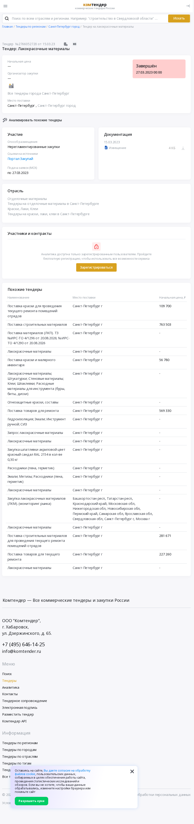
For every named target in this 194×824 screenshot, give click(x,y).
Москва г (143, 519)
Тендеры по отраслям (20, 756)
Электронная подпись (19, 707)
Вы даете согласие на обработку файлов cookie (52, 772)
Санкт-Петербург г (88, 306)
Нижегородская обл (89, 508)
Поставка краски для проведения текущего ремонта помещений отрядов (35, 311)
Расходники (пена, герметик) (31, 468)
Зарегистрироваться (96, 267)
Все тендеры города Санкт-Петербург (38, 93)
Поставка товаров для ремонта (33, 410)
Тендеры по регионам (20, 743)
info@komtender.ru (21, 651)
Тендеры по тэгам (16, 763)
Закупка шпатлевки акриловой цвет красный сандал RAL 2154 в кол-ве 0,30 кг (36, 454)
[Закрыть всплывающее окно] (132, 771)
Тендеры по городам (19, 749)
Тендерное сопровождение (24, 700)
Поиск (7, 674)
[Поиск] (7, 18)
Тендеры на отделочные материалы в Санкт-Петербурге (53, 203)
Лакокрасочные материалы (29, 351)
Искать (179, 18)
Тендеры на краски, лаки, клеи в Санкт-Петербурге (49, 214)
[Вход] (188, 6)
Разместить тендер (18, 714)
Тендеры (9, 680)
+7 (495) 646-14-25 (23, 644)
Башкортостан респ (89, 498)
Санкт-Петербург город (57, 105)
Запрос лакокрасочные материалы (35, 432)
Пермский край (85, 513)
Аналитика (10, 687)
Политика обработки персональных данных (155, 794)
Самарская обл (111, 513)
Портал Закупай (20, 158)
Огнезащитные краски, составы (33, 402)
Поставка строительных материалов (37, 324)
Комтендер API (14, 721)
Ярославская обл (138, 513)
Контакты (10, 694)
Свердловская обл (88, 519)
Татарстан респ (119, 498)
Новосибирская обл (123, 508)
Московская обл (121, 503)
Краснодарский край (89, 503)
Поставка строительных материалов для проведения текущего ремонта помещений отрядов (37, 540)
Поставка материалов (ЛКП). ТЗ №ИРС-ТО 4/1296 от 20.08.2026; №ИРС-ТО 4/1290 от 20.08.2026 (39, 338)
